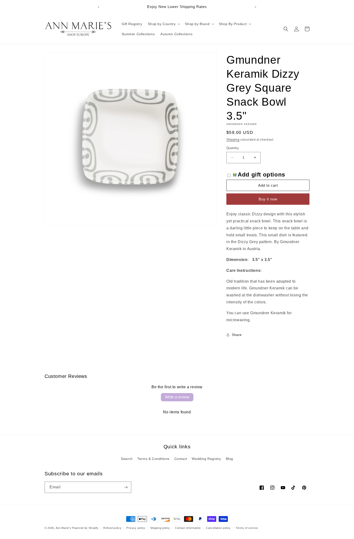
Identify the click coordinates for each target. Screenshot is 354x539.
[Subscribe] (125, 487)
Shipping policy (160, 527)
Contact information (188, 527)
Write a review (177, 397)
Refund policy (112, 527)
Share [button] (237, 335)
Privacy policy (135, 527)
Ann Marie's (63, 527)
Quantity (232, 148)
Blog (229, 459)
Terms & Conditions (153, 459)
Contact (180, 459)
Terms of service (247, 527)
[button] (163, 24)
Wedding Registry (206, 459)
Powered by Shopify (85, 527)
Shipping (233, 139)
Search (127, 459)
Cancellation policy (218, 527)
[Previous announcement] (98, 7)
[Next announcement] (255, 7)
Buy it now (268, 199)
